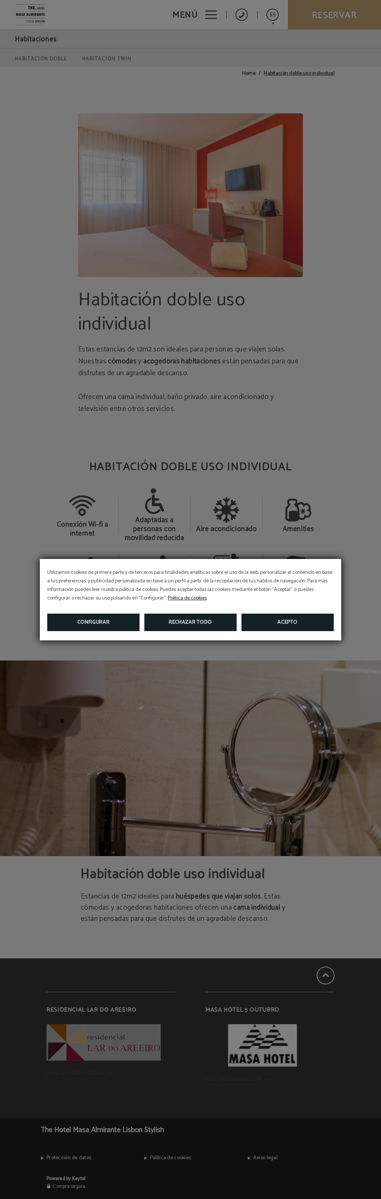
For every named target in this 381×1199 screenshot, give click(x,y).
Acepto (287, 622)
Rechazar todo (190, 622)
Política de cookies (187, 598)
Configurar (93, 622)
